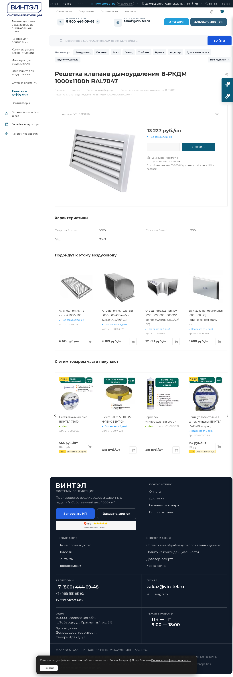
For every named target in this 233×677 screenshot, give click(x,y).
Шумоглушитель (67, 59)
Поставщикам (69, 566)
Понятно (49, 667)
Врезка (159, 52)
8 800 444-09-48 (80, 21)
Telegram (178, 22)
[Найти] (220, 40)
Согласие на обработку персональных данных (183, 545)
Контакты (65, 559)
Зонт (116, 52)
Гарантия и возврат (165, 505)
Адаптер (175, 52)
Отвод (129, 52)
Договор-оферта (159, 559)
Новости (65, 552)
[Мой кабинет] (211, 12)
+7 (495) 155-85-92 (70, 593)
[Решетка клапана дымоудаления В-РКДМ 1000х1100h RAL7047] (101, 160)
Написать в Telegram (157, 594)
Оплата (155, 491)
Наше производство (74, 545)
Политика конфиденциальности (172, 552)
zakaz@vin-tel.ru (165, 586)
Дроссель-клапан (198, 52)
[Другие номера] (98, 21)
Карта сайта (156, 566)
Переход (101, 52)
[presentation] (54, 415)
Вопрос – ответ (161, 512)
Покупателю (161, 484)
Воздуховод (83, 52)
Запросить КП (75, 513)
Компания (68, 538)
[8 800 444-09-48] (77, 587)
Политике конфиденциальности (171, 660)
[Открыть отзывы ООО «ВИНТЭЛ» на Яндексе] (96, 525)
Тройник (143, 52)
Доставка (156, 498)
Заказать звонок (116, 513)
